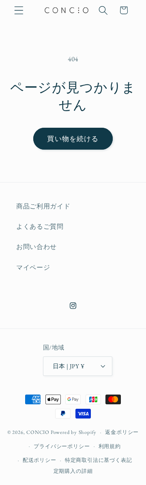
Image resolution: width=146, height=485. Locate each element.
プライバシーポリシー (62, 446)
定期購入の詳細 (73, 471)
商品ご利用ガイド (43, 206)
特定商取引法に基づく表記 (98, 460)
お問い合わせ (36, 246)
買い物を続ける (73, 138)
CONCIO (37, 432)
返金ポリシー (122, 432)
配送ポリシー (39, 460)
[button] (19, 10)
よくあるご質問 (40, 226)
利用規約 (110, 446)
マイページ (33, 267)
